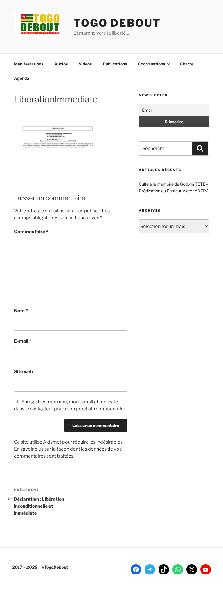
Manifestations (28, 63)
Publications (115, 63)
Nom (21, 311)
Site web (23, 371)
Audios (61, 63)
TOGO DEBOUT (117, 23)
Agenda (21, 78)
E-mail (22, 341)
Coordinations (151, 63)
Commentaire (31, 231)
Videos (85, 63)
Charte (186, 63)
